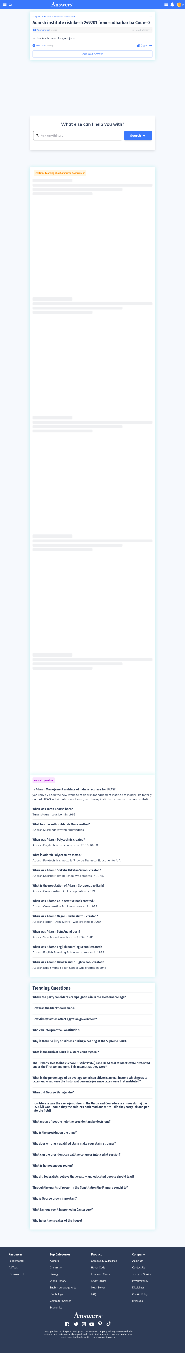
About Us (137, 1261)
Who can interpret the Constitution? (56, 1030)
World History (58, 1281)
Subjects (37, 16)
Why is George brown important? (55, 1199)
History (47, 16)
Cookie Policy (140, 1294)
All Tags (13, 1267)
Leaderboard (16, 1261)
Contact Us (138, 1267)
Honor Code (98, 1267)
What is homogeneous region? (53, 1166)
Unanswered (16, 1274)
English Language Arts (63, 1287)
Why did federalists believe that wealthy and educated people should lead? (83, 1177)
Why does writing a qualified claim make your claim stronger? (74, 1144)
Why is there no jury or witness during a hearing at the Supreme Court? (80, 1041)
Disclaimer (138, 1287)
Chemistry (56, 1267)
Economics (56, 1307)
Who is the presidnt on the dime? (55, 1133)
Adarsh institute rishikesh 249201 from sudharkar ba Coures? (91, 22)
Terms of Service (142, 1274)
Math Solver (98, 1287)
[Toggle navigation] (5, 4)
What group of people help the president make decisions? (72, 1122)
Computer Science (60, 1301)
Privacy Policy (140, 1281)
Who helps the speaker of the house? (57, 1220)
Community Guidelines (104, 1261)
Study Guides (98, 1281)
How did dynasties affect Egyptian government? (65, 1019)
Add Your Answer (92, 54)
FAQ (93, 1294)
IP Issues (137, 1301)
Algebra (54, 1261)
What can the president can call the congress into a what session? (77, 1155)
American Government (64, 16)
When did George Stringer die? (53, 1092)
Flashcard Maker (100, 1274)
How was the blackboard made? (54, 1008)
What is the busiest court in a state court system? (66, 1052)
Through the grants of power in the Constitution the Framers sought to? (80, 1188)
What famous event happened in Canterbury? (63, 1209)
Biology (54, 1274)
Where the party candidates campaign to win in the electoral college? (79, 997)
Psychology (56, 1294)
